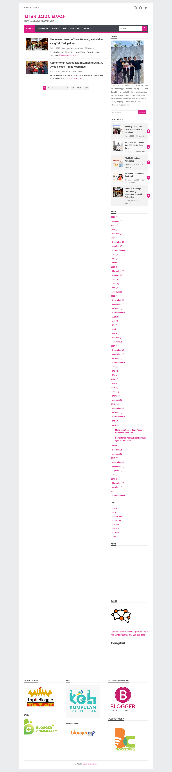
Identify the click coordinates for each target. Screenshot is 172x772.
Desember (118, 242)
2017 (114, 458)
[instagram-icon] (135, 8)
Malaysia (74, 48)
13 (73, 88)
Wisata (80, 48)
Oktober (117, 246)
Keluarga (74, 28)
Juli (115, 254)
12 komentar (77, 71)
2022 (115, 296)
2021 (115, 346)
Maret (116, 263)
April (115, 329)
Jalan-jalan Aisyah (45, 16)
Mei (115, 229)
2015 (114, 491)
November (118, 271)
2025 (114, 225)
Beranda (27, 8)
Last (86, 88)
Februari (117, 234)
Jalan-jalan (42, 28)
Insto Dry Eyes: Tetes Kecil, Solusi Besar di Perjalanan (133, 129)
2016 (114, 479)
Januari (117, 292)
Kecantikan (117, 516)
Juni (115, 283)
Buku (114, 508)
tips (114, 536)
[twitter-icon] (146, 8)
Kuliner (55, 28)
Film (114, 512)
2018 (115, 404)
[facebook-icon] (140, 8)
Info (64, 28)
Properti (116, 532)
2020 (114, 379)
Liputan (68, 71)
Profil (36, 8)
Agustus (117, 221)
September (118, 250)
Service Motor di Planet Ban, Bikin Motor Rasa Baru (135, 145)
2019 (114, 387)
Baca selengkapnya (67, 55)
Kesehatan (116, 520)
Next (79, 88)
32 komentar (89, 48)
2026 (114, 217)
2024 (115, 238)
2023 (115, 267)
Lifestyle (87, 28)
